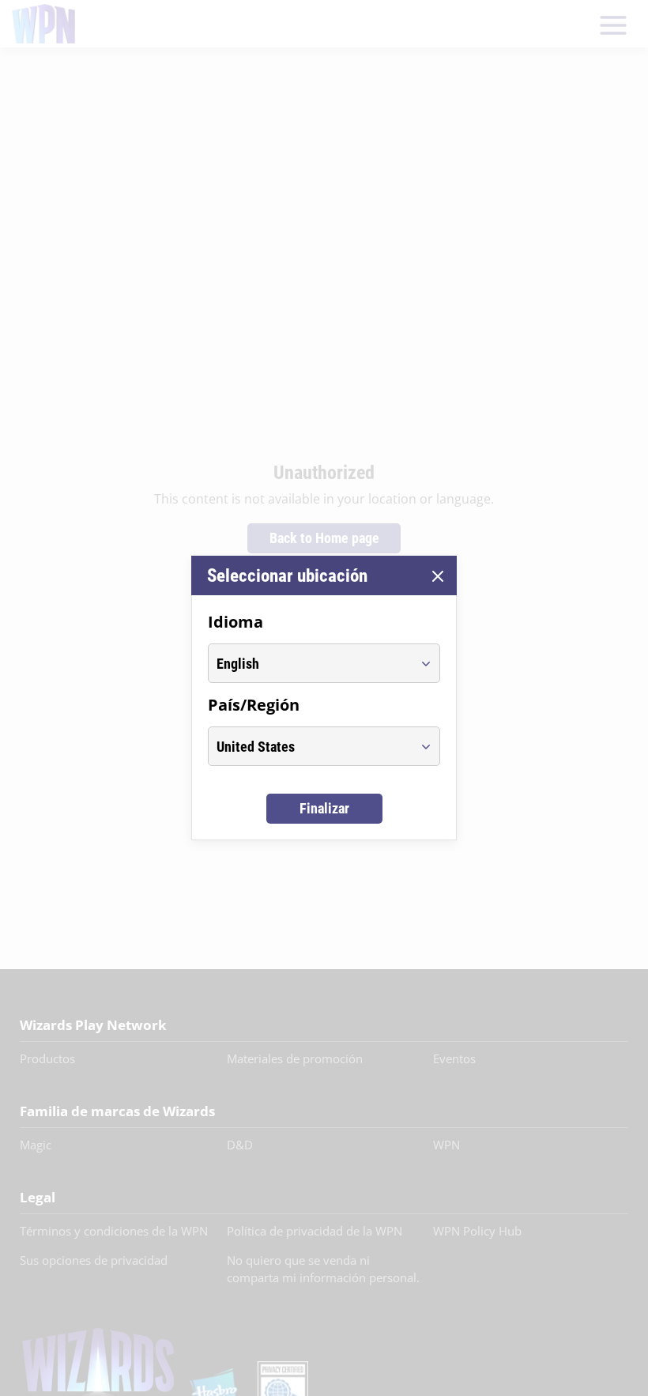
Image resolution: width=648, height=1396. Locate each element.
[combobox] (309, 663)
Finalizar (324, 808)
